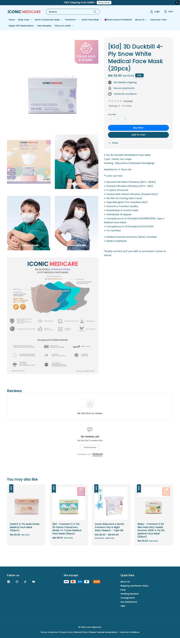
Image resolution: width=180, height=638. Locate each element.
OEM (123, 606)
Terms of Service (49, 632)
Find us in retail (63, 25)
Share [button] (115, 142)
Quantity (112, 114)
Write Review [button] (90, 447)
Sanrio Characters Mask (47, 19)
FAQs (123, 589)
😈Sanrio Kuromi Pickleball (118, 19)
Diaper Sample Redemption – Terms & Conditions (114, 632)
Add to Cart (138, 134)
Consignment (128, 597)
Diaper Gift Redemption (21, 25)
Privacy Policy (66, 632)
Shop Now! (104, 2)
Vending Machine (130, 593)
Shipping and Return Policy (135, 585)
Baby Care (23, 19)
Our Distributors (129, 601)
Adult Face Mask (90, 19)
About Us (140, 19)
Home (12, 19)
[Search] (95, 11)
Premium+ (70, 19)
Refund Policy (81, 632)
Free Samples (44, 25)
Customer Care (158, 19)
